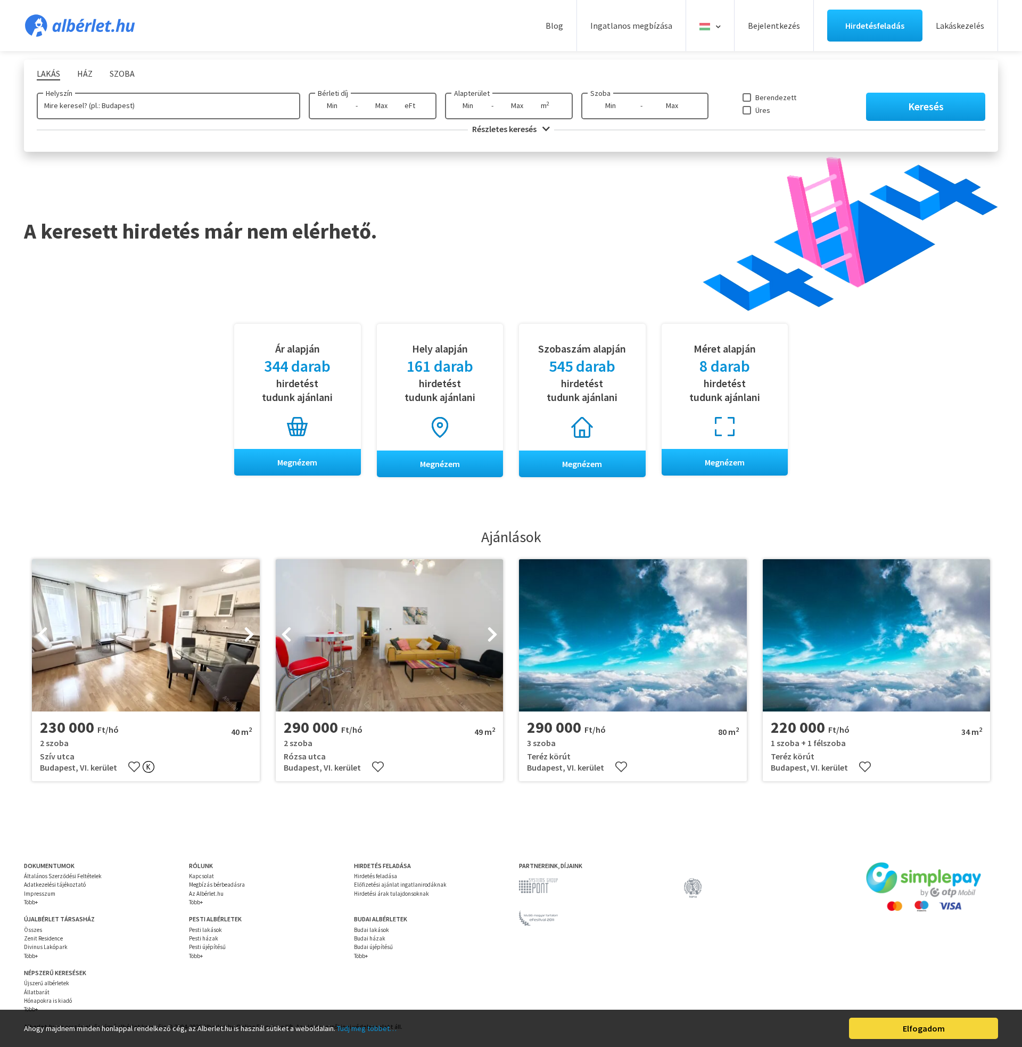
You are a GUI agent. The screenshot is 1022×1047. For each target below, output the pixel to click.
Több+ (31, 902)
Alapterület (472, 93)
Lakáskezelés (960, 25)
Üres (762, 110)
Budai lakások (371, 930)
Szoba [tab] (122, 73)
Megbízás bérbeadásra (217, 884)
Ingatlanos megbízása (631, 25)
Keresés (926, 106)
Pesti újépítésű (207, 947)
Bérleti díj (333, 93)
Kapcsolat (201, 876)
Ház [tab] (85, 73)
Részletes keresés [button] (505, 129)
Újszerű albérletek (46, 983)
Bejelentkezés (774, 25)
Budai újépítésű (373, 947)
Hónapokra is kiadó (48, 1000)
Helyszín (59, 93)
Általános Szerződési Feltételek (63, 876)
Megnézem (297, 462)
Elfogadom (924, 1028)
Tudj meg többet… (367, 1028)
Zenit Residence (43, 938)
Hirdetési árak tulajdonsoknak (391, 893)
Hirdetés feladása (375, 876)
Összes (33, 930)
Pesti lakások (205, 930)
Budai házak (369, 938)
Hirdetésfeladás (874, 25)
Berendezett (775, 97)
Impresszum (39, 893)
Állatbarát (37, 992)
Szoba (600, 93)
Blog (554, 25)
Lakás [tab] (48, 73)
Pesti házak (203, 938)
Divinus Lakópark (46, 947)
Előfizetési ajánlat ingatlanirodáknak (400, 884)
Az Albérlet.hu (206, 893)
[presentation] (42, 635)
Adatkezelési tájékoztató (55, 884)
